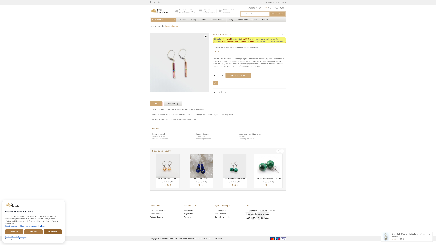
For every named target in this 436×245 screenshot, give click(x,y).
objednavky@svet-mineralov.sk (257, 214)
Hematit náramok (158, 134)
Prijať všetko (52, 232)
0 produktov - (277, 8)
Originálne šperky (222, 210)
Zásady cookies (11, 226)
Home (152, 26)
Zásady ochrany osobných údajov (32, 226)
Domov (183, 20)
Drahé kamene (220, 214)
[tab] (157, 103)
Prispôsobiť (14, 232)
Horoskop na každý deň (247, 20)
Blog (231, 20)
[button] (205, 36)
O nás (204, 20)
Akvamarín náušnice (282, 34)
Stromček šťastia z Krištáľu (404, 234)
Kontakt (265, 20)
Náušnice (225, 92)
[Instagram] (160, 2)
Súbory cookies (156, 214)
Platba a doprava (217, 20)
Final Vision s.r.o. (24, 239)
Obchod (159, 26)
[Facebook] (151, 2)
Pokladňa (187, 217)
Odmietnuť (33, 232)
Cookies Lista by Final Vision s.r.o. (15, 237)
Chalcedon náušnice (285, 34)
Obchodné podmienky (158, 210)
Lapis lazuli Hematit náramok (250, 134)
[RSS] (155, 2)
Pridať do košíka (238, 75)
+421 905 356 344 (255, 8)
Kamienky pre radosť (223, 217)
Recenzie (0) (173, 104)
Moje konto (188, 210)
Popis (156, 104)
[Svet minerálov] (159, 11)
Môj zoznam (188, 214)
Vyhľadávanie (277, 14)
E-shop (194, 20)
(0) (172, 182)
